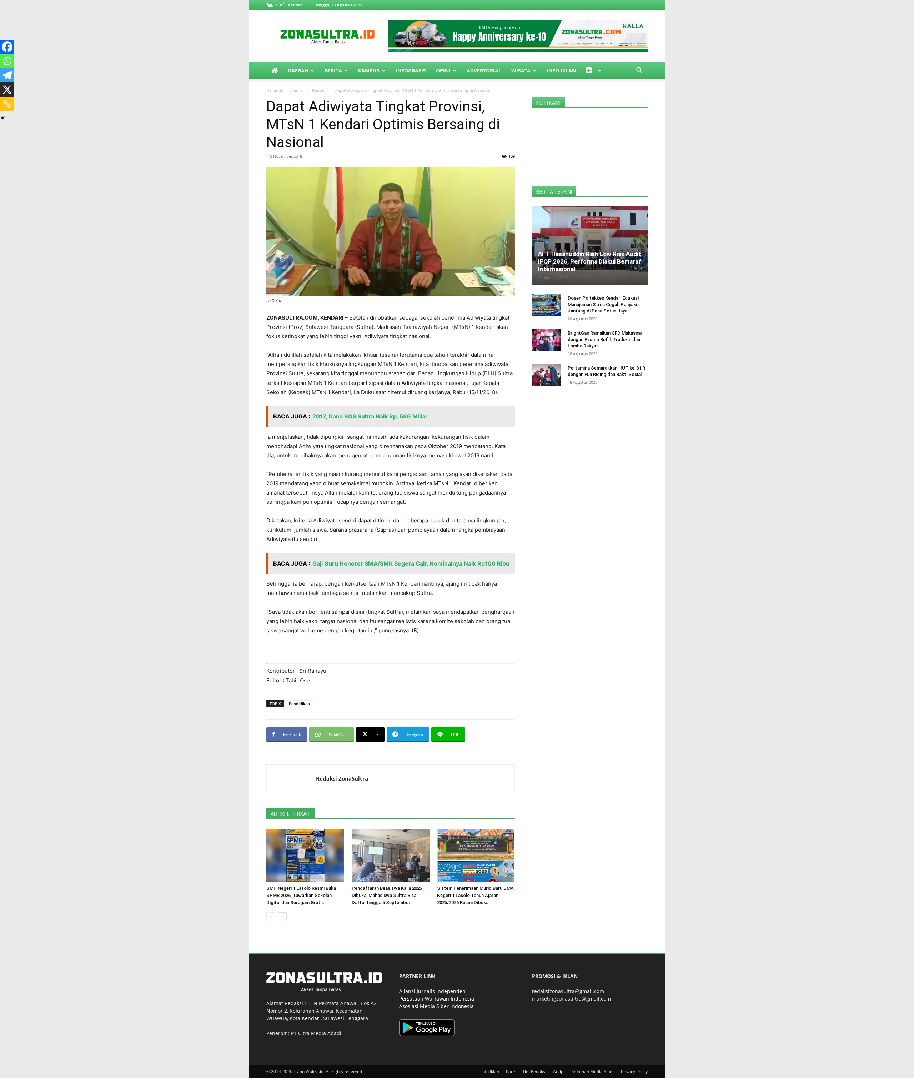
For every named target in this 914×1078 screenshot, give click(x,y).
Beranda (274, 90)
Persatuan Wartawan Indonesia (436, 998)
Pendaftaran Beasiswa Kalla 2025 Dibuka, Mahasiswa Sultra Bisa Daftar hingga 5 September (387, 895)
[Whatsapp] (7, 61)
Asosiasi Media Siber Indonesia (436, 1006)
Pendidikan (299, 703)
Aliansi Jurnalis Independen (432, 991)
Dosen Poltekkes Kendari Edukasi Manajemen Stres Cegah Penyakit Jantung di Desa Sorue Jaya (603, 304)
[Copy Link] (7, 104)
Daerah (298, 70)
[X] (7, 89)
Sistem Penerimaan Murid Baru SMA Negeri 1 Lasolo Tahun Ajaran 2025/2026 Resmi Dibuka (475, 895)
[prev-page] (270, 916)
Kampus (369, 70)
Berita (333, 70)
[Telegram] (7, 75)
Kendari (319, 90)
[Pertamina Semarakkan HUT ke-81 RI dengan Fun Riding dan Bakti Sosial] (546, 375)
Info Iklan (561, 70)
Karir (511, 1071)
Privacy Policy (634, 1071)
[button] (639, 71)
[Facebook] (7, 47)
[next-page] (282, 916)
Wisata (521, 70)
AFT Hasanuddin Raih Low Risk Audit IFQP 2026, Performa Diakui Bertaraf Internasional (589, 261)
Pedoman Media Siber (592, 1071)
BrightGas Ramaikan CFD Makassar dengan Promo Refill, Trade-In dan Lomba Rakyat (605, 339)
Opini (443, 70)
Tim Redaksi (534, 1071)
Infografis (411, 70)
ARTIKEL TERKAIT (291, 814)
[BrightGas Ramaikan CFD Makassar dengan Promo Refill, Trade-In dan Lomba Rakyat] (546, 340)
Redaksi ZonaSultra (342, 778)
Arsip (558, 1071)
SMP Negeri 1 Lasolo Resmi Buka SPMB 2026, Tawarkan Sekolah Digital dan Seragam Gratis (301, 895)
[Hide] (3, 118)
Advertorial (484, 70)
